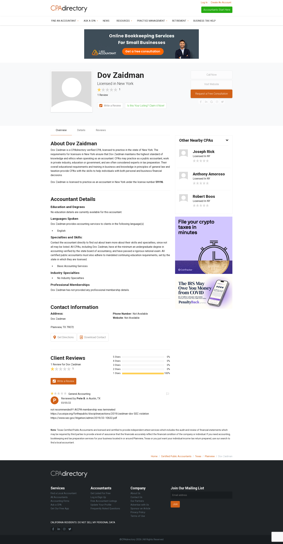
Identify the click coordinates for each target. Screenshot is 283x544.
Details (81, 130)
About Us (135, 493)
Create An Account (221, 2)
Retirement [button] (179, 20)
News (106, 20)
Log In (204, 2)
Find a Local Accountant (63, 493)
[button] (167, 393)
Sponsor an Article (140, 508)
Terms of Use (138, 516)
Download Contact (95, 337)
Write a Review (112, 105)
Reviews (101, 130)
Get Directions (65, 337)
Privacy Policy (138, 512)
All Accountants (59, 497)
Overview (61, 130)
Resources (123, 20)
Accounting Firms (60, 501)
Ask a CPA (90, 20)
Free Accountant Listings (104, 501)
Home (154, 456)
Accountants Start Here (216, 9)
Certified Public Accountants (176, 456)
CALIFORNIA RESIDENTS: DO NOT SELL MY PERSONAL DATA (83, 522)
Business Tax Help (204, 20)
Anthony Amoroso (209, 174)
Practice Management (151, 20)
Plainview (210, 456)
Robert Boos (204, 196)
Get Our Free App (60, 508)
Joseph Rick (204, 151)
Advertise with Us (140, 504)
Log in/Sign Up (98, 497)
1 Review (102, 95)
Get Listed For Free (101, 493)
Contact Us (136, 497)
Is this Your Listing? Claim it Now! (145, 105)
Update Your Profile (101, 504)
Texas (198, 456)
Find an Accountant (63, 20)
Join (175, 504)
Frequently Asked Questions (105, 508)
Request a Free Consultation (211, 93)
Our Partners (137, 501)
